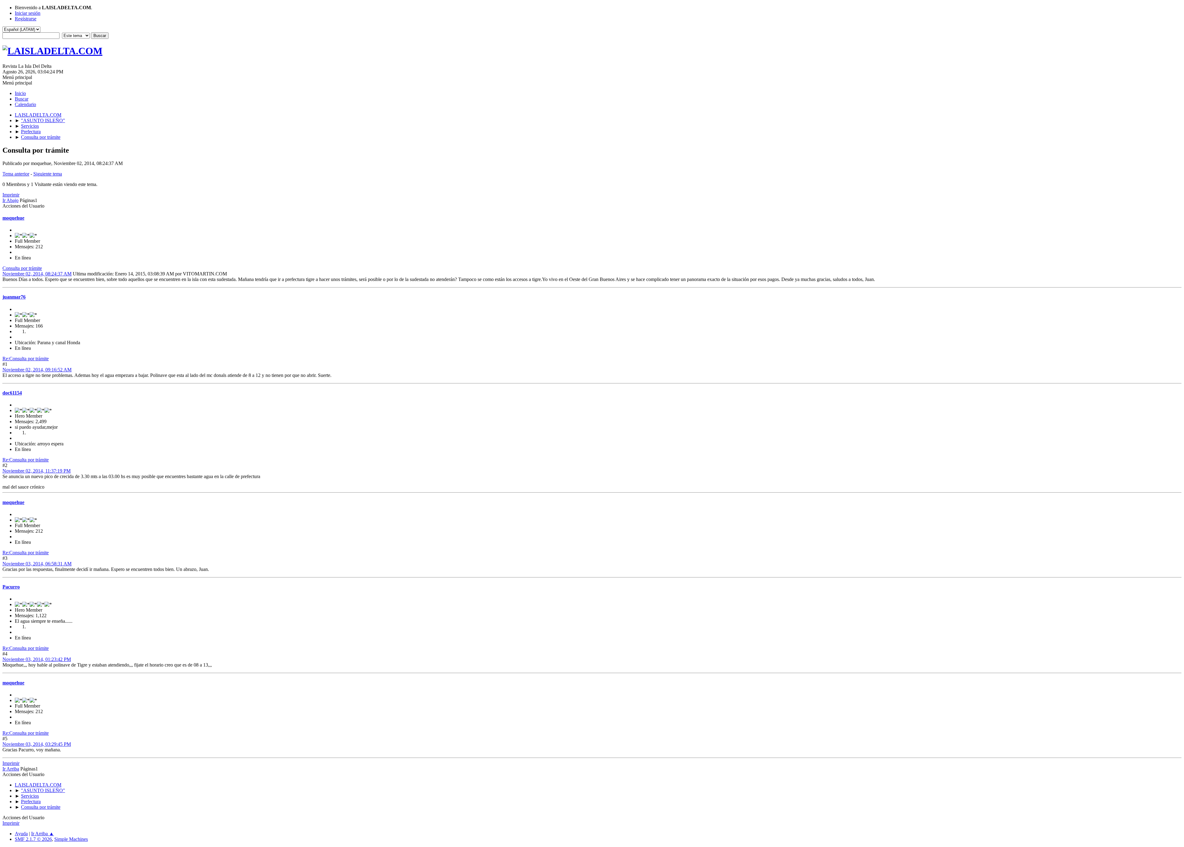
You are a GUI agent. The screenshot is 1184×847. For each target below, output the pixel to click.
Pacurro (11, 586)
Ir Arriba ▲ (42, 833)
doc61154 (12, 392)
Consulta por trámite (22, 268)
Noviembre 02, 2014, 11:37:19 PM (36, 470)
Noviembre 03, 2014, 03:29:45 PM (36, 744)
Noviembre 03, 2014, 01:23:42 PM (36, 659)
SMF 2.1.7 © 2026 (33, 839)
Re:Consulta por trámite (25, 358)
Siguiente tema (47, 173)
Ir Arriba (10, 768)
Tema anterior (15, 173)
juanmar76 (14, 297)
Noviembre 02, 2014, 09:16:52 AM (37, 369)
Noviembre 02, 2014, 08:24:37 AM (37, 273)
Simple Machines (71, 839)
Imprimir (10, 194)
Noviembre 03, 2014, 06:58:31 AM (37, 563)
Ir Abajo (10, 200)
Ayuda (21, 833)
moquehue (13, 218)
